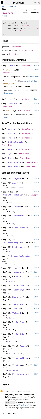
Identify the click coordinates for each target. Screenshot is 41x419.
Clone (12, 65)
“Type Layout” (23, 405)
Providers (18, 2)
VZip (18, 365)
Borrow (16, 206)
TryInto (20, 334)
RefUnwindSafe (15, 142)
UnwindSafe (14, 166)
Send (10, 149)
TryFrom (20, 322)
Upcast (23, 346)
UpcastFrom (13, 354)
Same (14, 308)
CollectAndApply (12, 242)
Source (4, 16)
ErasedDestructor (21, 256)
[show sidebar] (2, 2)
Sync (10, 153)
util (14, 7)
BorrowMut (17, 215)
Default (13, 103)
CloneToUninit (20, 227)
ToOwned (16, 313)
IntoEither (18, 285)
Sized (20, 188)
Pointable (17, 304)
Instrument (18, 272)
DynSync (12, 133)
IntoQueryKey (19, 289)
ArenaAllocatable (12, 195)
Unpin (11, 158)
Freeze (11, 137)
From (14, 268)
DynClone (17, 247)
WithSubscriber (20, 374)
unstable (28, 81)
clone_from (8, 83)
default (10, 111)
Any (14, 183)
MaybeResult (19, 297)
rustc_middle (7, 7)
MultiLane (13, 370)
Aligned (16, 178)
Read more (34, 76)
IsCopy (34, 195)
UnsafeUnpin (14, 162)
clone (9, 70)
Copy (10, 99)
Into (18, 276)
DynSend (12, 129)
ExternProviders (27, 50)
